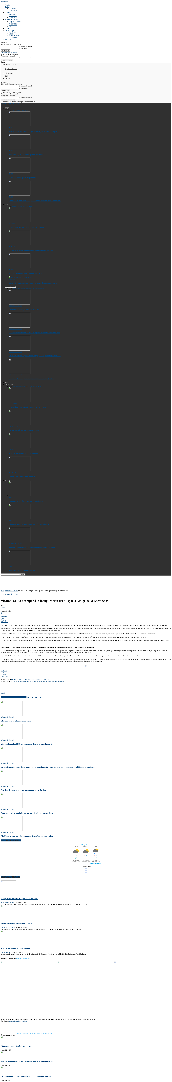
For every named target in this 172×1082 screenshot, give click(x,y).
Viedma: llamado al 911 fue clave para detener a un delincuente (34, 333)
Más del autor (33, 697)
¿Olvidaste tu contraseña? (9, 52)
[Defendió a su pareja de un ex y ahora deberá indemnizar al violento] (20, 277)
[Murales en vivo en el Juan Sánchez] (19, 447)
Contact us (8, 78)
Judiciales (12, 14)
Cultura (11, 34)
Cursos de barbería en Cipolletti (22, 476)
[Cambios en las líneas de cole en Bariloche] (19, 495)
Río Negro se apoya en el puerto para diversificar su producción (27, 836)
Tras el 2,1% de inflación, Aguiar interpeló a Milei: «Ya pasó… (34, 131)
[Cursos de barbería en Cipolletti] (19, 471)
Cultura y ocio (13, 426)
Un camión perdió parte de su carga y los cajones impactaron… (35, 356)
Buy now (8, 1030)
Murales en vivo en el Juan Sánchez (23, 453)
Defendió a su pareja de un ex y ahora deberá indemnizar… (33, 283)
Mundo (3, 607)
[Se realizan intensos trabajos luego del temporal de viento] (19, 542)
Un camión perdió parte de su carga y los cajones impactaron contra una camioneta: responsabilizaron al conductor (48, 767)
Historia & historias (15, 21)
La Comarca (13, 8)
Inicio (2, 591)
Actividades (12, 32)
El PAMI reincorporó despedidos (22, 178)
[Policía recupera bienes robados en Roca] (19, 268)
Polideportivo (13, 37)
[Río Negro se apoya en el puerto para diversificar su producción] (11, 830)
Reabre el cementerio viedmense (22, 570)
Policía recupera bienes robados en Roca (25, 273)
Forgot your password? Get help (11, 92)
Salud (10, 26)
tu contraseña (23, 48)
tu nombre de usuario (25, 46)
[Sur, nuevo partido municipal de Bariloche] (19, 149)
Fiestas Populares (14, 35)
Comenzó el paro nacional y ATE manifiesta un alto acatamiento (35, 201)
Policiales (8, 12)
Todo (10, 110)
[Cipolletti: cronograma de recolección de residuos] (19, 518)
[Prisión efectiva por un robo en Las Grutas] (19, 221)
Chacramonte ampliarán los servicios (24, 309)
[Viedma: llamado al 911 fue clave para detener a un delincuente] (19, 327)
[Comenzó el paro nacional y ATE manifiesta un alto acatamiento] (19, 195)
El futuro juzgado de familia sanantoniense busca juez (31, 250)
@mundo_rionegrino (23, 958)
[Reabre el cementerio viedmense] (19, 565)
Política (7, 7)
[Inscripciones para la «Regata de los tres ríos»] (19, 401)
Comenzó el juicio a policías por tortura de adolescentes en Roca (27, 813)
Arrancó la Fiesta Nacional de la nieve (24, 430)
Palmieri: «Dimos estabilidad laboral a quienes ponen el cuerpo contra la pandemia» (38, 681)
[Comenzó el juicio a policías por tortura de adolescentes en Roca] (11, 807)
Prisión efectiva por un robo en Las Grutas (26, 227)
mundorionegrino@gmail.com (18, 1021)
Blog (6, 76)
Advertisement (9, 73)
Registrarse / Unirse (11, 69)
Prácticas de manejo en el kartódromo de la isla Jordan (31, 379)
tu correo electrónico (25, 58)
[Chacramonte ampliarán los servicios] (19, 304)
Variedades (8, 596)
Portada (7, 5)
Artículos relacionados (13, 697)
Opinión (7, 28)
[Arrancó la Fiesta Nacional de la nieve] (19, 424)
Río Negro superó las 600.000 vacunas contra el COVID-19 (30, 679)
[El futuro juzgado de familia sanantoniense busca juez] (19, 245)
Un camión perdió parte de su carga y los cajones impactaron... (26, 1076)
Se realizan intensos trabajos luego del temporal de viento (32, 547)
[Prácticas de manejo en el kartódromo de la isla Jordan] (19, 373)
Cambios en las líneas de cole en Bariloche (26, 501)
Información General (11, 19)
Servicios (8, 39)
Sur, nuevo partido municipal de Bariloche (26, 154)
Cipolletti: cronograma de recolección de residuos (29, 524)
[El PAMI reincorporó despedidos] (19, 172)
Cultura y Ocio (9, 30)
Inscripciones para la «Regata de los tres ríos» (27, 407)
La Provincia (13, 10)
